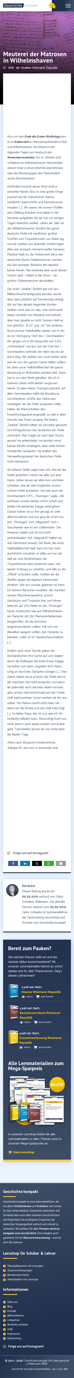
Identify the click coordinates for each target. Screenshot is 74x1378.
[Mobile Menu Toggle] (68, 6)
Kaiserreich (21, 141)
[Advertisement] (37, 104)
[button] (13, 863)
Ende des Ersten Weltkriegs (42, 136)
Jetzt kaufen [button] (47, 997)
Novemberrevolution (20, 157)
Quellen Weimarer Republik (39, 68)
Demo (30, 997)
